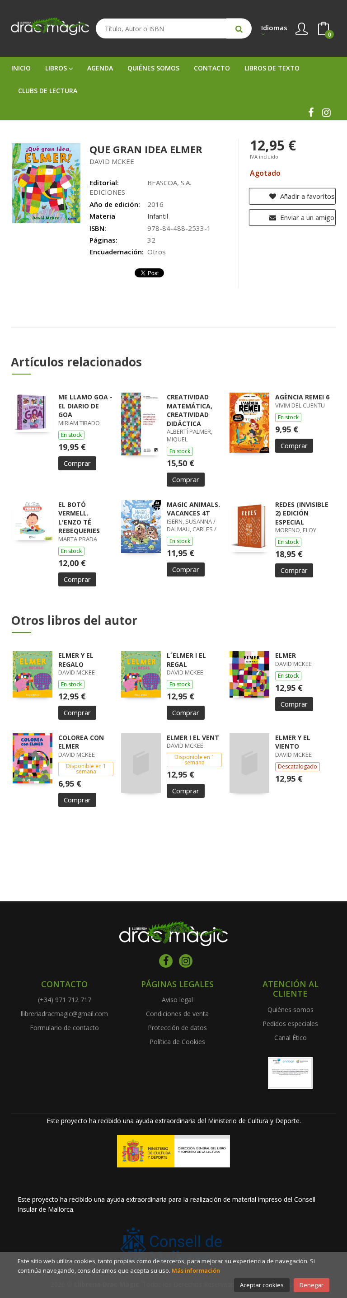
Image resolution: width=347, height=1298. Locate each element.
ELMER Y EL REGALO (76, 660)
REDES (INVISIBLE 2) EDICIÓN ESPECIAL (301, 513)
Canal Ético (290, 1037)
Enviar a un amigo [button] (306, 217)
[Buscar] (239, 29)
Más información (196, 1270)
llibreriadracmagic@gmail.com (64, 1013)
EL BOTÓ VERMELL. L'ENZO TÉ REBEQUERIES (79, 517)
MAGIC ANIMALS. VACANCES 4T (193, 509)
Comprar (77, 463)
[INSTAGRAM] (326, 112)
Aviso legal (177, 999)
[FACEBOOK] (311, 112)
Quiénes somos (290, 1009)
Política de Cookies (177, 1041)
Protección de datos (177, 1027)
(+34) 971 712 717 (64, 999)
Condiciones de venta (177, 1013)
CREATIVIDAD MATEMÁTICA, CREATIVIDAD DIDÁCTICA (189, 410)
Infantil (157, 215)
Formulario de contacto (64, 1027)
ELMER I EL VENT (193, 737)
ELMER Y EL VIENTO (292, 742)
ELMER (285, 655)
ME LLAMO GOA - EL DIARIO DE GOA (85, 406)
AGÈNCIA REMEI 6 (302, 397)
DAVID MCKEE (111, 161)
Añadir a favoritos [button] (306, 196)
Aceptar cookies (262, 1285)
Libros (57, 68)
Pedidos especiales (290, 1023)
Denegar (312, 1285)
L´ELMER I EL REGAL (186, 660)
